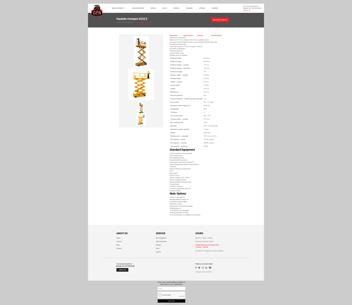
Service (176, 8)
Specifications (188, 35)
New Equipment (118, 8)
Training (189, 8)
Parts (165, 8)
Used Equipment (138, 8)
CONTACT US (246, 10)
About (118, 238)
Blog (117, 245)
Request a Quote (220, 20)
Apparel (202, 8)
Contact (118, 248)
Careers (215, 8)
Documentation (216, 35)
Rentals (158, 245)
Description (174, 35)
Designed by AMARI (203, 272)
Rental (153, 8)
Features (200, 35)
